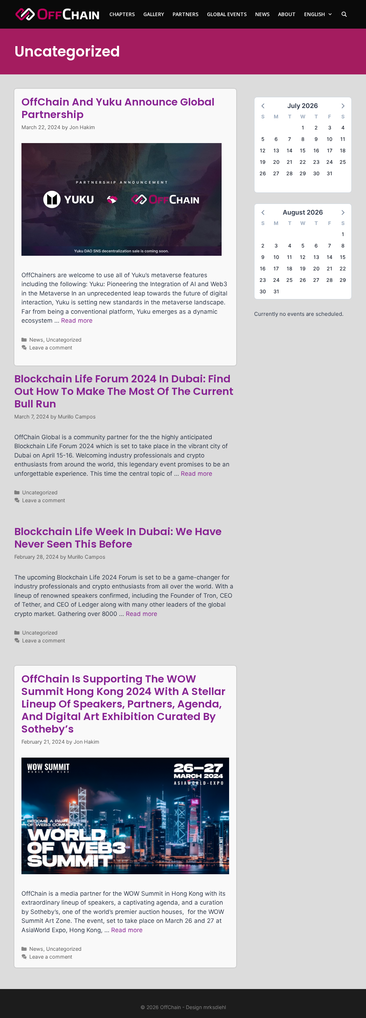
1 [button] (303, 127)
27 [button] (276, 173)
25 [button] (343, 162)
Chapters (122, 14)
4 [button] (343, 127)
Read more (77, 320)
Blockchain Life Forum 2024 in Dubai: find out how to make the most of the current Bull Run (123, 391)
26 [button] (262, 173)
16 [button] (316, 150)
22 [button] (303, 162)
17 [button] (329, 150)
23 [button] (316, 162)
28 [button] (289, 173)
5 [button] (262, 139)
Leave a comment (50, 347)
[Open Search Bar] (344, 14)
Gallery (153, 14)
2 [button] (316, 127)
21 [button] (289, 162)
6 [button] (276, 139)
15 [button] (303, 150)
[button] (263, 105)
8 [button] (303, 139)
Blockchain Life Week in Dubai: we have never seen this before (118, 537)
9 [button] (316, 139)
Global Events (227, 14)
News (262, 14)
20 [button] (276, 162)
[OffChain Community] (57, 14)
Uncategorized (63, 340)
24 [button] (329, 162)
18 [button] (343, 150)
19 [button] (263, 162)
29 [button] (303, 173)
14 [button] (289, 150)
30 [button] (316, 173)
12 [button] (263, 150)
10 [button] (329, 139)
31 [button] (329, 173)
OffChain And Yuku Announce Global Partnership (117, 108)
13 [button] (276, 150)
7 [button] (289, 139)
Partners (185, 14)
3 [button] (329, 127)
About (287, 14)
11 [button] (342, 139)
